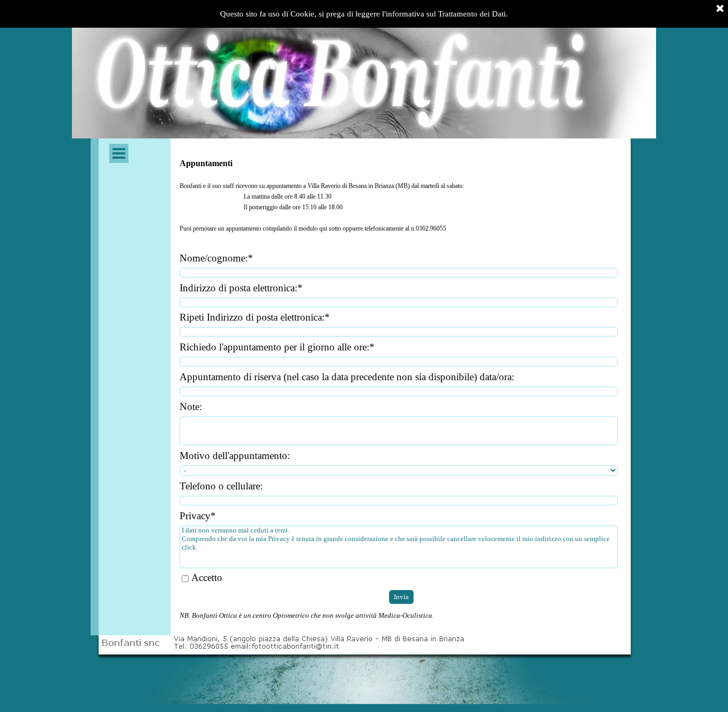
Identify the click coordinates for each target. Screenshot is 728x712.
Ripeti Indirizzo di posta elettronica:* (255, 317)
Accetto (206, 577)
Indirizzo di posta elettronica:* (241, 287)
